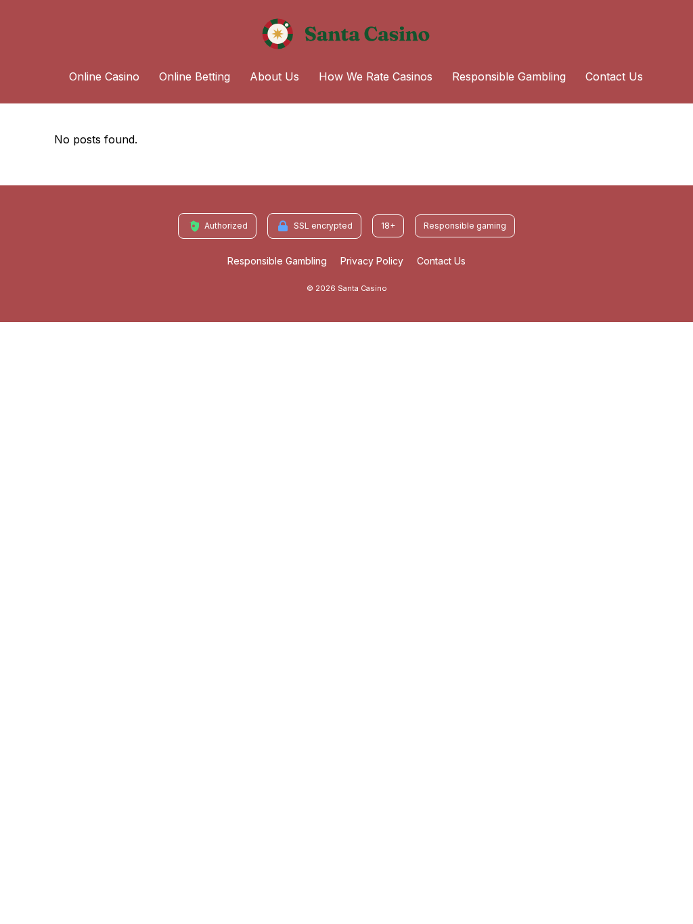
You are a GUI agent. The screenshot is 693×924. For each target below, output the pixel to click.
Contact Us (614, 76)
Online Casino (104, 76)
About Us (274, 76)
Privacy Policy (371, 261)
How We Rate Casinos (375, 76)
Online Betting (194, 76)
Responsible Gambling (509, 76)
